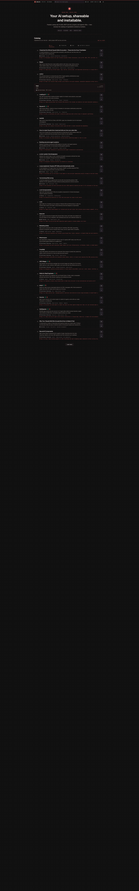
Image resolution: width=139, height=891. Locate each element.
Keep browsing (69, 455)
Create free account (68, 452)
